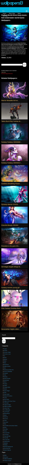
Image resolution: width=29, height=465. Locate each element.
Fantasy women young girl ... (11, 287)
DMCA (5, 455)
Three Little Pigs (7, 436)
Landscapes (6, 403)
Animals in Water (7, 352)
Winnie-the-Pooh (7, 448)
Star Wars (6, 429)
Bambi (5, 357)
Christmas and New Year (9, 369)
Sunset (5, 430)
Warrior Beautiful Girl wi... (10, 100)
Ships (5, 423)
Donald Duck (6, 380)
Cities (5, 375)
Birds (5, 362)
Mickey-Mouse (7, 413)
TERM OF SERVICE (8, 458)
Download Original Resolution (7, 73)
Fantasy (5, 383)
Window (19, 13)
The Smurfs (6, 434)
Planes (5, 420)
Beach (5, 361)
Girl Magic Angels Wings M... (11, 267)
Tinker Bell (6, 437)
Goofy (5, 392)
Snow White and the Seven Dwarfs (10, 425)
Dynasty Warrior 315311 (9, 204)
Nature (5, 415)
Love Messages (7, 409)
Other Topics (5, 16)
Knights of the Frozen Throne (9, 401)
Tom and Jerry (7, 439)
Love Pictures (6, 411)
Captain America (7, 366)
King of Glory (6, 399)
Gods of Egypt (7, 390)
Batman (5, 359)
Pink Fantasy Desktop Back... (11, 308)
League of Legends (7, 406)
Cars (5, 368)
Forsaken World (7, 387)
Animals (5, 350)
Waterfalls (6, 443)
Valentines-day (7, 441)
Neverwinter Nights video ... (10, 329)
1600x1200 (3, 72)
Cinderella (6, 373)
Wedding (5, 444)
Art (4, 355)
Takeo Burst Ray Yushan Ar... (11, 121)
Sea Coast (6, 422)
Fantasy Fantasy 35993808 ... (11, 142)
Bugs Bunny (6, 364)
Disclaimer (6, 457)
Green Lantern (6, 394)
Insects (5, 397)
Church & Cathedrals (8, 371)
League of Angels (7, 404)
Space (5, 427)
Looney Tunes (6, 408)
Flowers (5, 385)
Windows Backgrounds (8, 446)
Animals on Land (7, 354)
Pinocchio (6, 418)
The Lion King (6, 432)
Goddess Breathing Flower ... (11, 184)
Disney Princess (7, 378)
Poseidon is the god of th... (10, 246)
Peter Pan (6, 416)
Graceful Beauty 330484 (9, 225)
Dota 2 (5, 382)
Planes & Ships (12, 13)
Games (5, 389)
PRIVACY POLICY (7, 460)
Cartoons (4, 13)
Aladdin (5, 348)
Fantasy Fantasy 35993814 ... (11, 163)
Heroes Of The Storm (8, 396)
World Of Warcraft (7, 450)
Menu (3, 11)
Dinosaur (5, 376)
